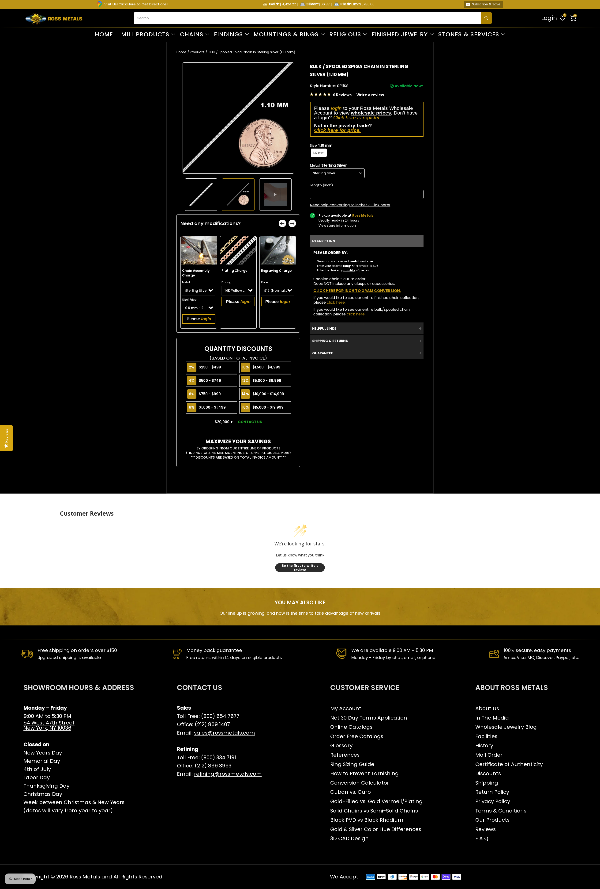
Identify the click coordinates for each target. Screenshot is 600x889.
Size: (321, 145)
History (484, 745)
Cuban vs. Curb (350, 792)
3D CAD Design (349, 838)
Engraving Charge (276, 270)
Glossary (341, 745)
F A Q (481, 838)
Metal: (328, 165)
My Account (345, 708)
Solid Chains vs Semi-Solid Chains (374, 810)
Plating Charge (234, 270)
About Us (487, 708)
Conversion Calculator (359, 782)
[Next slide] (292, 223)
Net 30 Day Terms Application (368, 717)
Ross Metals (85, 876)
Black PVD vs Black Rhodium (366, 820)
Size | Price (189, 300)
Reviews (485, 829)
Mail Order (488, 755)
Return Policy (492, 792)
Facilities (486, 736)
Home (181, 52)
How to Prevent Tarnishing (364, 773)
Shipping (486, 782)
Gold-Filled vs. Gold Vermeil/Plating (376, 801)
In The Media (492, 717)
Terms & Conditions (500, 810)
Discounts (488, 773)
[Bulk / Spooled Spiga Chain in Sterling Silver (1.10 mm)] (201, 194)
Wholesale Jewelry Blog (506, 727)
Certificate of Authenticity (509, 764)
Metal (186, 282)
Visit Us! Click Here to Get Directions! (136, 4)
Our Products (492, 820)
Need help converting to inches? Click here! (350, 205)
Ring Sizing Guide (352, 764)
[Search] (486, 18)
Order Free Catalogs (356, 736)
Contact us (250, 421)
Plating (226, 282)
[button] (573, 18)
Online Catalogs (351, 727)
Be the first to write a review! (300, 567)
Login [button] (549, 18)
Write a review (370, 95)
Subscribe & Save (486, 4)
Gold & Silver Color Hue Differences (375, 829)
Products (197, 52)
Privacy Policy (492, 801)
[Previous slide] (282, 223)
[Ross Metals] (53, 18)
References (345, 755)
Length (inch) (321, 185)
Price (264, 282)
